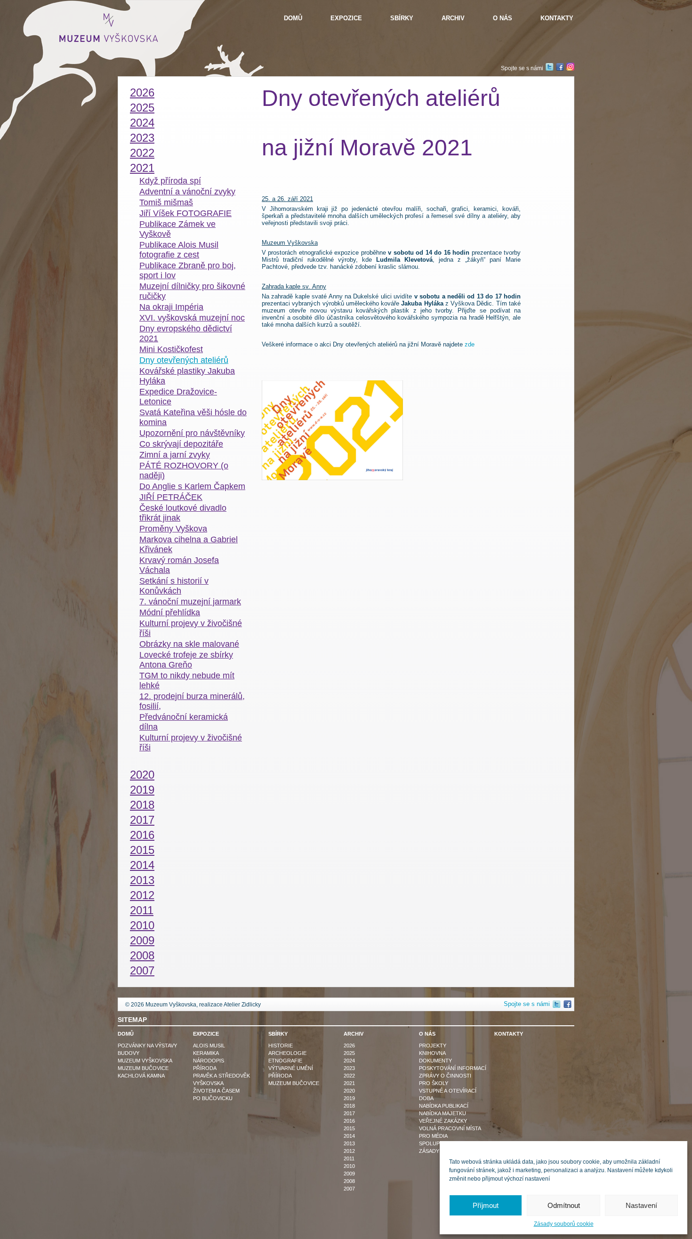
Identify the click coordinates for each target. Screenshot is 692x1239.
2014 (142, 865)
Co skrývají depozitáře (181, 444)
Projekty (432, 1045)
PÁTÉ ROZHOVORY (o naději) (183, 470)
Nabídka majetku (442, 1113)
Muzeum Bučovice (143, 1068)
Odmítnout (563, 1205)
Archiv (453, 18)
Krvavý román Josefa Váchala (179, 565)
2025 (142, 107)
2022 (142, 152)
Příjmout (486, 1205)
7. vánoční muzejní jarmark (190, 601)
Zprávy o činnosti (445, 1075)
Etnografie (285, 1060)
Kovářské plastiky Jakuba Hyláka (187, 376)
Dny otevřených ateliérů (183, 360)
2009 (142, 940)
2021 (142, 167)
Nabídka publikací (443, 1106)
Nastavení (641, 1205)
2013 (142, 880)
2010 (142, 925)
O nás (502, 18)
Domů (293, 18)
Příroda (205, 1068)
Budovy (128, 1053)
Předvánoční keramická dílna (183, 722)
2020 (142, 774)
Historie (280, 1045)
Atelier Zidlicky (242, 1004)
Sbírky (401, 18)
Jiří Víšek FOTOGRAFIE (185, 213)
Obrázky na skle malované (189, 644)
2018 (142, 804)
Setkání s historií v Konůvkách (174, 585)
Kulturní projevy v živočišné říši (190, 628)
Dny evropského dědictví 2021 (185, 333)
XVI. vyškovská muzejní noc (192, 317)
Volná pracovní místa (450, 1128)
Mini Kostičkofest (171, 349)
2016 (142, 835)
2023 (142, 137)
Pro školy (433, 1083)
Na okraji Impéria (171, 307)
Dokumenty (435, 1060)
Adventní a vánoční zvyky (187, 191)
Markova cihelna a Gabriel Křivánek (188, 544)
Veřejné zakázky (443, 1121)
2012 (142, 895)
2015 (142, 850)
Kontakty (556, 18)
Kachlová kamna (141, 1075)
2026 (142, 92)
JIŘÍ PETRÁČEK (170, 497)
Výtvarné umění (290, 1068)
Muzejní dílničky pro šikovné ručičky (192, 291)
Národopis (208, 1060)
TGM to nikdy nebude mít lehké (186, 680)
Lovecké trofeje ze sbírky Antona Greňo (186, 659)
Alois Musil (209, 1045)
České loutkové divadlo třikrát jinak (182, 513)
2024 (142, 122)
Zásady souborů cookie (564, 1224)
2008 (142, 955)
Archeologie (287, 1053)
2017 (142, 819)
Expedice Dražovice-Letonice (178, 396)
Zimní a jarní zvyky (174, 454)
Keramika (206, 1053)
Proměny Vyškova (173, 528)
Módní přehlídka (169, 612)
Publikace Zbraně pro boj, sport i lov (187, 270)
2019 (142, 789)
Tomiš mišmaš (166, 202)
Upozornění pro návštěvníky (192, 433)
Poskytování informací (452, 1068)
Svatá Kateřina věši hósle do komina (193, 417)
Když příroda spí (170, 180)
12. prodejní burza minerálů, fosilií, (192, 701)
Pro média (433, 1136)
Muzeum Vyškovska (145, 1060)
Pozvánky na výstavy (147, 1045)
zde (470, 344)
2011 (141, 910)
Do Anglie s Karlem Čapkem (192, 486)
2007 (142, 970)
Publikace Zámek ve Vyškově (177, 229)
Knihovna (432, 1053)
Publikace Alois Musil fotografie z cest (178, 249)
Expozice (346, 18)
